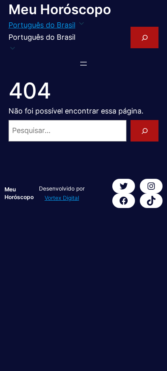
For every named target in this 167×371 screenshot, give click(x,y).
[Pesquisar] (144, 131)
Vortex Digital (62, 198)
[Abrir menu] (83, 64)
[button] (47, 37)
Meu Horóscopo (60, 9)
